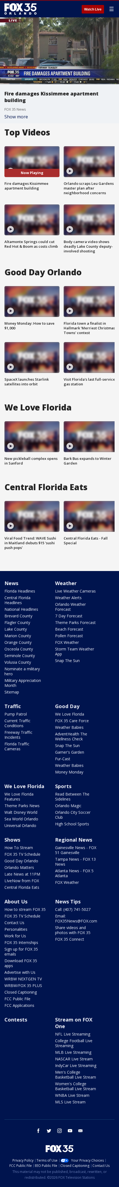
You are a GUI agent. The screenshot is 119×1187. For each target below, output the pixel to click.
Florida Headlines (19, 591)
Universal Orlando (20, 825)
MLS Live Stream (70, 1102)
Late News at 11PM (22, 874)
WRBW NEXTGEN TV (23, 978)
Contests (15, 1019)
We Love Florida (69, 714)
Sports (63, 786)
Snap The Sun (67, 660)
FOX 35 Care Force (72, 720)
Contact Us (14, 922)
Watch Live (93, 9)
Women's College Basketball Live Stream (75, 1086)
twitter (49, 1130)
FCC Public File (17, 998)
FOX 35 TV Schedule (22, 854)
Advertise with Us (19, 972)
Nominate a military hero (22, 671)
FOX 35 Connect (69, 939)
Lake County (15, 629)
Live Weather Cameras (75, 591)
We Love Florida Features (18, 796)
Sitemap (11, 692)
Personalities (15, 929)
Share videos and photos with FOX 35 (72, 930)
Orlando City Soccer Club (72, 815)
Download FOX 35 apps (20, 963)
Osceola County (18, 649)
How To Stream (18, 847)
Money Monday (69, 772)
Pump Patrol (15, 714)
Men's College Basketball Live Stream (75, 1074)
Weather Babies (69, 727)
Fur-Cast (62, 758)
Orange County (18, 642)
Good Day (67, 706)
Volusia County (17, 662)
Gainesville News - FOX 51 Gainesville (75, 850)
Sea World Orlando (21, 818)
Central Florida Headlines (17, 600)
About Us (15, 901)
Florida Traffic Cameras (16, 746)
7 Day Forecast (68, 615)
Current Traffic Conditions (17, 723)
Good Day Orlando (21, 860)
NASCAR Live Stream (74, 1058)
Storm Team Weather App (74, 651)
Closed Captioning (20, 992)
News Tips (68, 901)
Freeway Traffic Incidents (18, 735)
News (11, 583)
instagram (59, 1130)
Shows (12, 839)
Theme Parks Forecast (75, 622)
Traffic (12, 706)
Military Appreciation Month (22, 683)
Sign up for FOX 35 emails (21, 951)
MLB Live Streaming (73, 1052)
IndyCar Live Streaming (75, 1065)
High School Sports (72, 823)
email (80, 1130)
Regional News (73, 839)
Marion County (17, 635)
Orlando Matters (19, 867)
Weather (66, 583)
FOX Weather (67, 642)
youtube (70, 1130)
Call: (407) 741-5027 (72, 909)
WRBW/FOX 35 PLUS (23, 985)
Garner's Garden (69, 752)
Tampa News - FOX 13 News (75, 862)
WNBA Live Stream (72, 1095)
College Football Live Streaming (73, 1043)
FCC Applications (19, 1005)
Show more (16, 117)
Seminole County (19, 655)
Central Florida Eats (21, 887)
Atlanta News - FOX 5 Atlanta (74, 873)
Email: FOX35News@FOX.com (76, 918)
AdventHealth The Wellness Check (71, 736)
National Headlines (21, 609)
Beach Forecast (69, 629)
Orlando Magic (68, 805)
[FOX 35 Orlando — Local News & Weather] (20, 8)
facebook (38, 1130)
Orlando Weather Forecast (70, 607)
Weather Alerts (68, 597)
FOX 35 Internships (21, 942)
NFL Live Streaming (72, 1034)
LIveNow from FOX (21, 880)
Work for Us (15, 935)
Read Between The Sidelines (72, 796)
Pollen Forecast (69, 635)
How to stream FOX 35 (25, 909)
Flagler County (17, 622)
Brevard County (18, 615)
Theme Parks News (22, 805)
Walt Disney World (20, 812)
